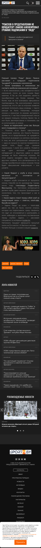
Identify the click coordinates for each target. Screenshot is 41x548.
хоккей (5, 264)
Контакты (20, 492)
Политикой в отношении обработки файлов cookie (19, 535)
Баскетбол (20, 521)
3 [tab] (24, 431)
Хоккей (20, 507)
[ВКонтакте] (32, 277)
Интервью (20, 485)
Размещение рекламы (20, 496)
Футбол (20, 503)
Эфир (20, 474)
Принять (20, 542)
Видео (20, 489)
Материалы (20, 499)
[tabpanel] (20, 415)
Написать (20, 470)
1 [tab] (18, 431)
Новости (20, 481)
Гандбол (20, 518)
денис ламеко (16, 264)
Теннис (20, 510)
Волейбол (20, 514)
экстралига (7, 268)
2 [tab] (21, 431)
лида (26, 264)
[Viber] (38, 277)
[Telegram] (35, 277)
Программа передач (20, 478)
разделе (34, 228)
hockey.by (26, 220)
